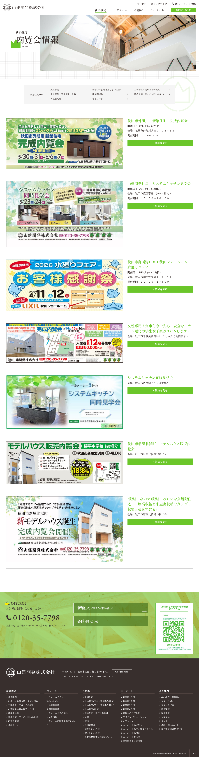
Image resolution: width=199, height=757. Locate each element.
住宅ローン (97, 99)
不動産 (138, 10)
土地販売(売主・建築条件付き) (99, 701)
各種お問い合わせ (169, 725)
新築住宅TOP (36, 94)
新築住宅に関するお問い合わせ (149, 94)
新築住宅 (100, 10)
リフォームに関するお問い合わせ (61, 722)
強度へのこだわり (131, 713)
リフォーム (120, 10)
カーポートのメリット (133, 725)
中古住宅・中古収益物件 (96, 713)
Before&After (52, 701)
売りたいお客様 (92, 729)
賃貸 (87, 717)
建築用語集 (97, 94)
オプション (128, 721)
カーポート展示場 (131, 737)
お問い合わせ (183, 10)
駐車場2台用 (129, 701)
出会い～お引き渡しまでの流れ (107, 89)
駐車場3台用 (129, 705)
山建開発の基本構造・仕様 (63, 94)
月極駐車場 (90, 725)
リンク (164, 721)
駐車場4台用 (129, 709)
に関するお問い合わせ (95, 608)
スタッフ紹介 (167, 701)
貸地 (87, 721)
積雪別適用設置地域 (132, 741)
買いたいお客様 (92, 733)
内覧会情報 (56, 99)
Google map (121, 671)
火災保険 (165, 717)
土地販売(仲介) (92, 709)
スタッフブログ (159, 4)
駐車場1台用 (129, 697)
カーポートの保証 (131, 733)
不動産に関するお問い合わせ (99, 737)
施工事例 (55, 89)
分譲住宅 (89, 697)
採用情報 (165, 713)
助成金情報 (51, 717)
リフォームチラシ (55, 697)
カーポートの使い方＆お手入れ (138, 729)
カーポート (157, 10)
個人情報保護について (172, 729)
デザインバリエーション (135, 717)
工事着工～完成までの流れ (147, 89)
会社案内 (141, 4)
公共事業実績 (52, 705)
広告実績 (165, 709)
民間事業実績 (52, 709)
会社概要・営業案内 (170, 697)
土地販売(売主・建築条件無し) (99, 705)
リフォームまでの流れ (57, 713)
